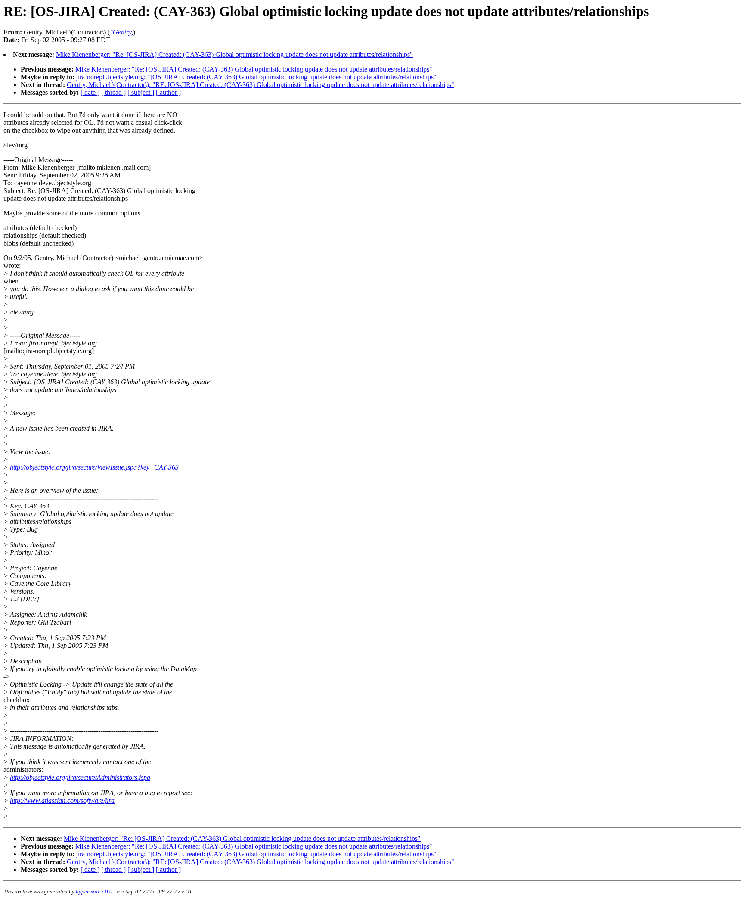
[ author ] (168, 92)
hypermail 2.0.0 (94, 891)
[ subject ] (140, 92)
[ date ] (90, 92)
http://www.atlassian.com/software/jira (62, 800)
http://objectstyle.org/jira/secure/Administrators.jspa (80, 777)
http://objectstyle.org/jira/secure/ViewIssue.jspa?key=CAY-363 (94, 467)
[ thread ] (113, 92)
